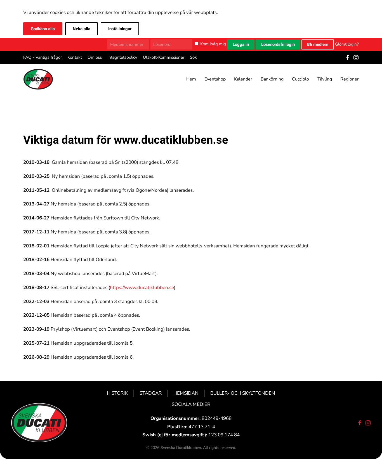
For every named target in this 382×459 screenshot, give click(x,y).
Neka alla (81, 29)
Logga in (241, 44)
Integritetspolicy (122, 57)
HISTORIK (117, 393)
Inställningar (119, 29)
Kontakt (74, 57)
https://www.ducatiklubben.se (142, 287)
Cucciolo (300, 79)
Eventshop (215, 79)
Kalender (243, 79)
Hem (191, 79)
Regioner (349, 79)
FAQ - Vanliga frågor (42, 57)
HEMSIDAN (186, 393)
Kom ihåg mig (213, 44)
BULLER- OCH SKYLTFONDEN (242, 393)
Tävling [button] (324, 79)
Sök (193, 57)
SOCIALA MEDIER (191, 404)
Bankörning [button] (272, 79)
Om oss (95, 57)
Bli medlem (317, 44)
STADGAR (151, 393)
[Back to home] (38, 79)
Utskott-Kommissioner (163, 57)
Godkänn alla (43, 29)
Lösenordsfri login (278, 44)
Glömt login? (347, 44)
